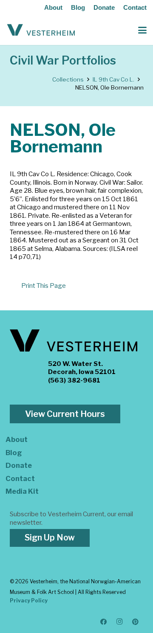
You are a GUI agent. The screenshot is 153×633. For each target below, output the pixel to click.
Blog (78, 7)
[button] (142, 30)
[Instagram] (120, 622)
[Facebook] (104, 622)
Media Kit (22, 491)
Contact (135, 7)
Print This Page (43, 286)
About (53, 7)
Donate (104, 7)
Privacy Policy (29, 600)
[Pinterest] (136, 622)
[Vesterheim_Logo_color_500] (41, 30)
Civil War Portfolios (63, 60)
